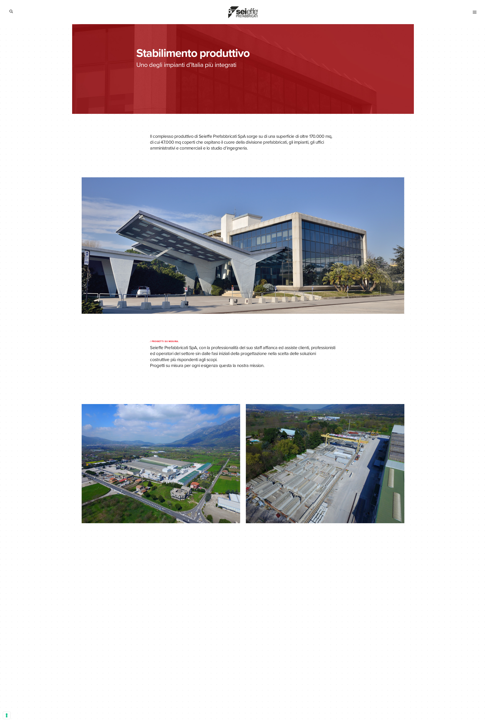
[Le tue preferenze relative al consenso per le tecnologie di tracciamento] (6, 715)
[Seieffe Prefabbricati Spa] (243, 12)
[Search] (11, 12)
